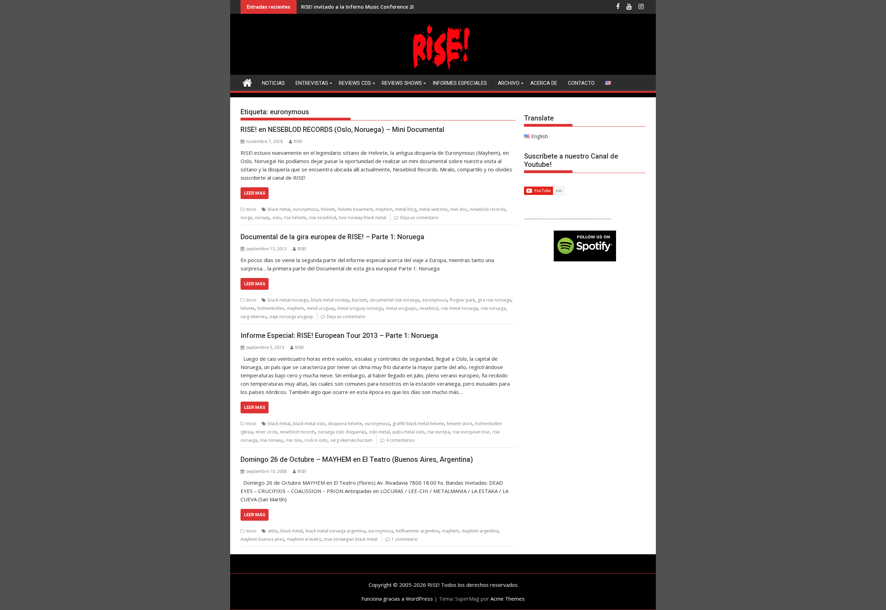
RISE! (298, 141)
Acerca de (543, 83)
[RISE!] (443, 70)
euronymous (305, 209)
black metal (279, 209)
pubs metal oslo (408, 432)
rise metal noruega (459, 308)
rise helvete (295, 218)
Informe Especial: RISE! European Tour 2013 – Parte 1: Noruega (339, 335)
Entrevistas (312, 83)
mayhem (384, 209)
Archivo (508, 83)
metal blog (405, 209)
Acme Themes (507, 598)
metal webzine (433, 209)
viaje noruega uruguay (291, 317)
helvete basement (355, 209)
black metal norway (330, 300)
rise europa (438, 432)
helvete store (459, 424)
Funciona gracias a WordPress (397, 598)
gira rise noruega (494, 300)
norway (262, 218)
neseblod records (487, 209)
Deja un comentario (419, 218)
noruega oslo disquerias (342, 432)
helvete (328, 209)
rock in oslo (316, 440)
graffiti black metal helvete (418, 424)
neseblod (428, 308)
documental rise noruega (394, 300)
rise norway (271, 440)
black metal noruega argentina (335, 531)
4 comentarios (400, 440)
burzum (359, 300)
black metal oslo (309, 424)
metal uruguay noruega (360, 308)
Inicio (251, 209)
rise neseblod (322, 218)
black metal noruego (288, 300)
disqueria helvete (345, 424)
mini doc (458, 209)
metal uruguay (321, 308)
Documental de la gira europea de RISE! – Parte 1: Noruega (332, 237)
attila (273, 531)
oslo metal (379, 432)
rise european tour (471, 432)
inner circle (266, 432)
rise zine (294, 440)
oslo (276, 218)
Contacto (581, 83)
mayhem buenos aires (262, 539)
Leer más (254, 193)
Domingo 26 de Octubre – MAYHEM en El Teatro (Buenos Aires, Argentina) (357, 459)
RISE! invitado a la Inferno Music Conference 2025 (361, 6)
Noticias (273, 83)
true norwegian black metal (351, 539)
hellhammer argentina (417, 531)
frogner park (462, 300)
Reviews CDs (355, 83)
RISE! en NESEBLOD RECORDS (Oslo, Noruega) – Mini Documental (342, 129)
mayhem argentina (480, 531)
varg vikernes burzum (351, 440)
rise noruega (493, 308)
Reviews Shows (402, 83)
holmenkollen (270, 308)
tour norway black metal (362, 218)
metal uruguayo (401, 308)
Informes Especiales (460, 83)
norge (246, 218)
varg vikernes (253, 317)
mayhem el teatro (304, 539)
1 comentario (404, 539)
